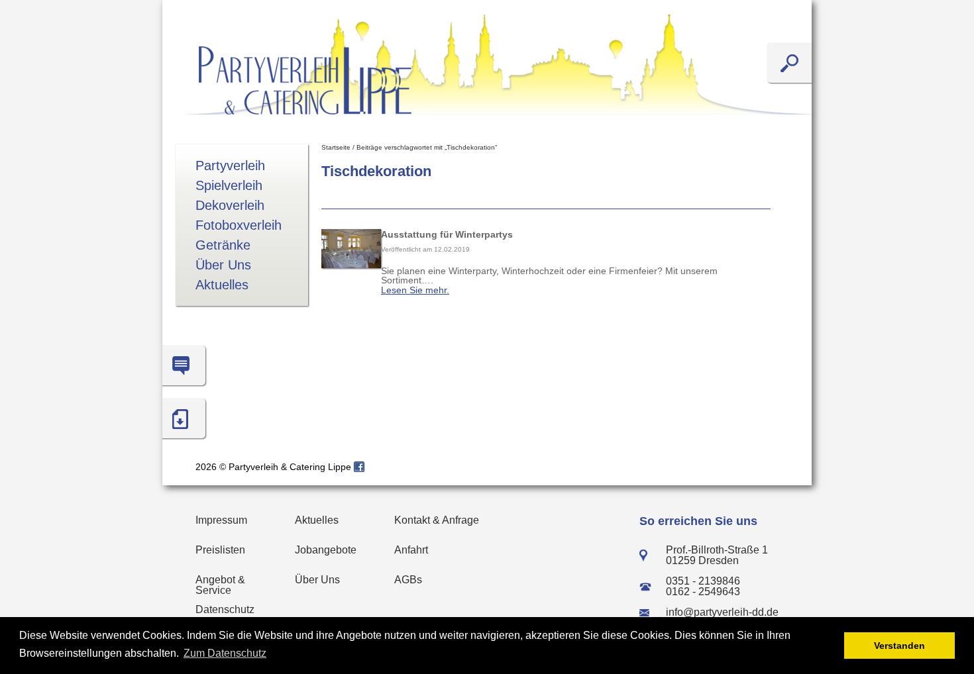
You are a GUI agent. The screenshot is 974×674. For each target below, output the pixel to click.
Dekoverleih (229, 205)
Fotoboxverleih (238, 225)
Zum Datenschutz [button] (225, 653)
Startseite (336, 147)
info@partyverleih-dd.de (722, 612)
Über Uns (223, 265)
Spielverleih (228, 185)
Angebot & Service (220, 585)
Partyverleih (230, 165)
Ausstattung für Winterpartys (447, 234)
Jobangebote (325, 549)
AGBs (408, 579)
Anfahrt (411, 549)
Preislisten (220, 549)
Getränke (222, 245)
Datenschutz (224, 609)
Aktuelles (221, 284)
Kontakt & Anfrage (436, 520)
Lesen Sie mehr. (415, 290)
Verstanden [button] (899, 645)
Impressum (221, 520)
